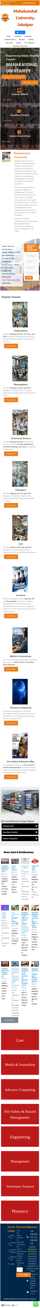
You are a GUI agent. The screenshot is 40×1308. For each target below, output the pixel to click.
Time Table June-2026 (11, 280)
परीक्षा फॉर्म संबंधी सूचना (8, 274)
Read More (11, 616)
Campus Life (8, 826)
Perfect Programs (10, 838)
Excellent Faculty (10, 832)
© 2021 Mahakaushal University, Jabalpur (20, 1299)
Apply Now (11, 346)
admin (5, 874)
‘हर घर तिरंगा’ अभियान (8, 258)
